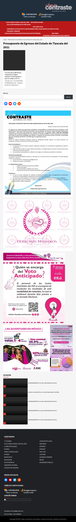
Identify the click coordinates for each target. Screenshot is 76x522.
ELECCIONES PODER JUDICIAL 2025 (17, 22)
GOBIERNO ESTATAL (13, 29)
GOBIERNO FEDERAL (49, 35)
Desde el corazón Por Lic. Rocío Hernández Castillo (43, 392)
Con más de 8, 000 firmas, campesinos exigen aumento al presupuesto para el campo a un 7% (13, 75)
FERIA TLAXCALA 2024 (11, 452)
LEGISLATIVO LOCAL (11, 33)
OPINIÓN (42, 446)
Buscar (5, 93)
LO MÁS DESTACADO (10, 446)
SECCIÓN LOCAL (38, 27)
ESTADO (6, 449)
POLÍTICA (23, 29)
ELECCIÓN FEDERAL (13, 24)
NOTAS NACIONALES (63, 35)
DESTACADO (39, 22)
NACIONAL (55, 33)
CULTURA (55, 29)
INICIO (33, 22)
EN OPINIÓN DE (9, 462)
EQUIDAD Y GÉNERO (13, 31)
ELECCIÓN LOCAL (25, 24)
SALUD (42, 29)
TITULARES (7, 441)
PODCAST (42, 449)
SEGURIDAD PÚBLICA (33, 29)
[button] (26, 348)
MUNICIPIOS (22, 33)
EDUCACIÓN (48, 29)
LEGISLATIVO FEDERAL (33, 33)
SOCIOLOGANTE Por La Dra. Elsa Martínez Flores (42, 383)
